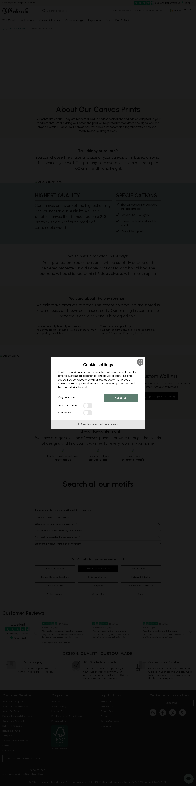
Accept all (120, 398)
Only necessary (67, 397)
